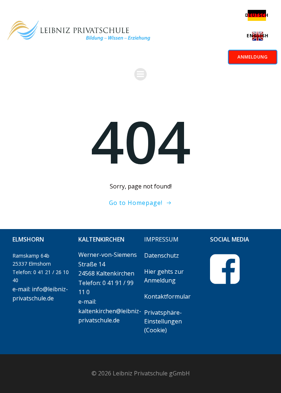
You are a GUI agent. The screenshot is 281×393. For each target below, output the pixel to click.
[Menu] (140, 74)
